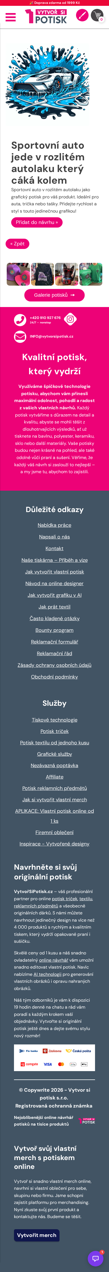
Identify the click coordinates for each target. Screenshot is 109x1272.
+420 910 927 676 (45, 317)
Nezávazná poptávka (54, 765)
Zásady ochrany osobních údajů (54, 665)
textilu (85, 899)
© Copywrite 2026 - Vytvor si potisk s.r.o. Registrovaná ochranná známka (54, 1098)
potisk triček (64, 899)
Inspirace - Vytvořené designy (54, 843)
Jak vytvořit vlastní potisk (54, 571)
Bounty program (54, 630)
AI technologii (47, 974)
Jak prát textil (54, 606)
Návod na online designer (54, 583)
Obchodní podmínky (54, 677)
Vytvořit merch (36, 1235)
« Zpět (17, 243)
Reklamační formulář (54, 642)
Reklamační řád (54, 653)
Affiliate (54, 777)
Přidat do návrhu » (37, 222)
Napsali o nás (54, 536)
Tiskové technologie (54, 720)
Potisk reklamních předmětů (54, 788)
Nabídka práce (54, 525)
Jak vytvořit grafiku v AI (55, 595)
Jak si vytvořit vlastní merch (54, 799)
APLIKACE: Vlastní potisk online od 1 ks (54, 816)
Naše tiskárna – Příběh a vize (55, 560)
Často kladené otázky (55, 618)
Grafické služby (54, 754)
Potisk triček (55, 731)
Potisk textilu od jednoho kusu (54, 742)
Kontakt (54, 548)
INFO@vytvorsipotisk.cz (51, 336)
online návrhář (53, 960)
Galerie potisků (51, 295)
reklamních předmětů (36, 906)
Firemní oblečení (54, 832)
